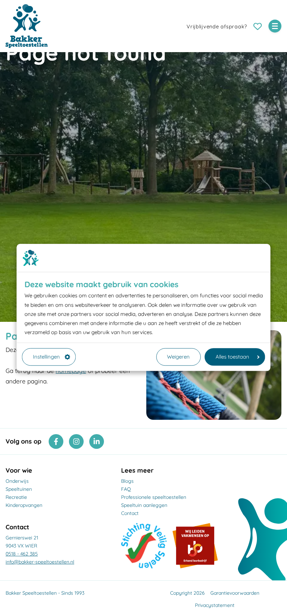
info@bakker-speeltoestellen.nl (40, 562)
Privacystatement (214, 605)
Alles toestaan (232, 356)
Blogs (127, 481)
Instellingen (46, 356)
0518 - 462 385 (22, 554)
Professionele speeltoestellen (153, 497)
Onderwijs (17, 481)
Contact (130, 513)
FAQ (126, 489)
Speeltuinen (19, 489)
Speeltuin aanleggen (144, 505)
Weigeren (178, 356)
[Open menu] (274, 26)
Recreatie (16, 497)
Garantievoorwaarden (234, 593)
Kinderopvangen (24, 505)
